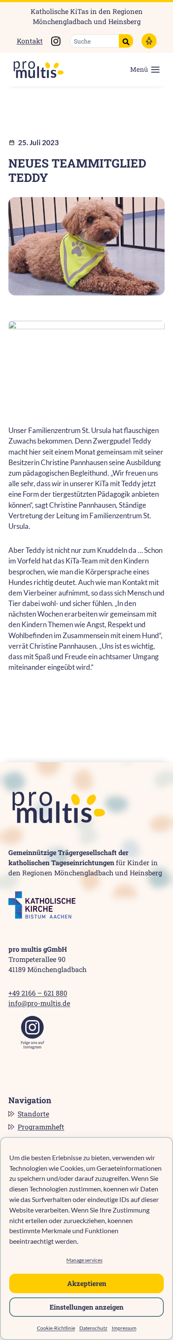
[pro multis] (34, 69)
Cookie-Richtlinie (56, 1328)
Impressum (124, 1328)
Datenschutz (93, 1328)
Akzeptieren (86, 1283)
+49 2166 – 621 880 (37, 992)
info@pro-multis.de (39, 1003)
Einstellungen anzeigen (86, 1306)
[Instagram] (32, 1032)
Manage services (84, 1260)
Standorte (33, 1113)
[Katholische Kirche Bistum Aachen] (42, 905)
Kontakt (30, 40)
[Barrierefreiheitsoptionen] (149, 41)
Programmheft (41, 1126)
